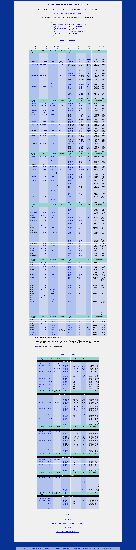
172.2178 (70, 75)
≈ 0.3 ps (62, 105)
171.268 (33, 61)
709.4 (69, 223)
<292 (78, 278)
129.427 (69, 59)
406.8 (69, 266)
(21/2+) (53, 312)
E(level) (33, 50)
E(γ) (68, 47)
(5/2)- (53, 156)
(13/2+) (53, 212)
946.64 (69, 257)
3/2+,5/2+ (53, 105)
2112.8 (32, 332)
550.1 (69, 222)
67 (79, 160)
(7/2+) (53, 86)
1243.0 (32, 248)
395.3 (69, 327)
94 (79, 191)
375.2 (69, 239)
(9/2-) (53, 121)
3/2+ (53, 54)
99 (79, 192)
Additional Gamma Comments (93, 548)
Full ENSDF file (58, 13)
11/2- (53, 61)
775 (68, 282)
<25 (78, 219)
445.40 (69, 217)
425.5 (69, 182)
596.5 (69, 306)
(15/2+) (53, 274)
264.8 (69, 176)
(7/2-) (53, 200)
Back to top (27, 548)
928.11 (33, 180)
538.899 (70, 98)
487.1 (69, 209)
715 (68, 269)
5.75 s (62, 329)
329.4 (69, 169)
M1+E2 (89, 59)
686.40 (69, 131)
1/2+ (53, 56)
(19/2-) (53, 227)
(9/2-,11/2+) (53, 173)
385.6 (69, 277)
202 (79, 87)
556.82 (32, 103)
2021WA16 (70, 19)
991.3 (32, 208)
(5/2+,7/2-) (53, 269)
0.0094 (80, 58)
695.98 (69, 167)
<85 (78, 246)
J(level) (53, 50)
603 (68, 193)
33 (79, 235)
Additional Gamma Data (62, 548)
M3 (89, 329)
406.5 (69, 198)
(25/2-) (53, 327)
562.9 (69, 304)
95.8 (69, 301)
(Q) (89, 110)
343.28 (69, 73)
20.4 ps (62, 72)
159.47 (69, 83)
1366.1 (32, 262)
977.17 (32, 200)
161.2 (69, 87)
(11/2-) (53, 176)
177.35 (69, 200)
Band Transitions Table (47, 548)
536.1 (69, 228)
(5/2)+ (53, 135)
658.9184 (33, 124)
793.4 (69, 255)
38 (79, 250)
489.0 (69, 210)
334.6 (69, 250)
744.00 (69, 235)
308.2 (69, 160)
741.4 (69, 271)
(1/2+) (53, 114)
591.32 (33, 110)
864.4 (69, 280)
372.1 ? (69, 196)
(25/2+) (53, 325)
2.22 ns (62, 314)
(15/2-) (53, 110)
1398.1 (32, 266)
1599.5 (32, 301)
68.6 (80, 147)
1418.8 (32, 274)
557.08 (69, 130)
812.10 (33, 160)
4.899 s (62, 61)
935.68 (69, 189)
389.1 (69, 180)
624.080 (33, 114)
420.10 (69, 110)
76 (79, 131)
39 (79, 107)
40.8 (79, 94)
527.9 (69, 177)
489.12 (69, 171)
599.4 (69, 252)
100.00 (80, 59)
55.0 (79, 96)
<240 (78, 166)
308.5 (69, 329)
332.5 (69, 245)
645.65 (69, 164)
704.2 (69, 241)
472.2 (69, 303)
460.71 (69, 161)
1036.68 (33, 217)
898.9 (69, 272)
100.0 (80, 84)
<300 (78, 275)
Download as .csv (107, 548)
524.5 (69, 314)
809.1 (69, 262)
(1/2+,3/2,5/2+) (53, 185)
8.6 (80, 146)
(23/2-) (53, 321)
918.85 (33, 176)
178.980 (69, 67)
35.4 (80, 169)
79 (79, 121)
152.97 (69, 86)
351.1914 (33, 75)
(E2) (89, 116)
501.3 (69, 213)
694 (68, 332)
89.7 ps (62, 58)
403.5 (69, 286)
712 (68, 334)
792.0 (69, 287)
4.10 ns (62, 56)
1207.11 (33, 239)
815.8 (69, 194)
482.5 (69, 122)
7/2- (53, 81)
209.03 (69, 135)
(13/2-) (53, 103)
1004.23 (33, 212)
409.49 (69, 158)
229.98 (69, 243)
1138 (31, 237)
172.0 (69, 212)
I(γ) (79, 47)
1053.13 (33, 220)
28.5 (79, 118)
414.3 (69, 274)
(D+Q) (89, 103)
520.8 (69, 240)
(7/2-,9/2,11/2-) (53, 232)
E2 (89, 58)
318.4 (69, 201)
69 (79, 105)
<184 (78, 233)
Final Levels (100, 47)
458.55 (69, 107)
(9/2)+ (53, 83)
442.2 (68, 192)
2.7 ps (61, 130)
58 (79, 86)
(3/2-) (53, 124)
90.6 (69, 227)
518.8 (69, 312)
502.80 (32, 83)
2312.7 (32, 334)
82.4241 (33, 56)
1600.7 (32, 306)
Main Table (35, 548)
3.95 (80, 115)
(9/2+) (53, 160)
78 (79, 174)
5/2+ (53, 58)
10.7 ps (62, 92)
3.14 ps (62, 169)
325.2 (69, 89)
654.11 (32, 121)
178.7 (69, 208)
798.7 (69, 183)
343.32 (32, 72)
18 (79, 177)
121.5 (69, 69)
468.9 (69, 162)
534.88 (69, 174)
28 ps (62, 75)
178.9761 (33, 64)
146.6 (69, 325)
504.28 (33, 86)
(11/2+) (53, 169)
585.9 (69, 267)
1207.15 (33, 243)
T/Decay (57, 46)
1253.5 (32, 250)
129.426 (33, 58)
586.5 (69, 202)
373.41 (69, 84)
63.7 (80, 72)
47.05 (69, 58)
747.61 (69, 178)
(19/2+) (53, 332)
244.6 (69, 105)
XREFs (35, 47)
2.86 (80, 141)
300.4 (69, 70)
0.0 (31, 54)
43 (79, 202)
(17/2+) (53, 306)
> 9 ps (62, 114)
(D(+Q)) (89, 86)
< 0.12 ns (62, 124)
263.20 (69, 121)
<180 (78, 239)
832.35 (33, 169)
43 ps (62, 64)
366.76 (69, 220)
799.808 (33, 156)
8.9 (79, 83)
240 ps (62, 81)
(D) (89, 160)
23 (79, 222)
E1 (89, 127)
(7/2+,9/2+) (53, 166)
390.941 (33, 81)
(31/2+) (53, 329)
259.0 (69, 191)
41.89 (69, 61)
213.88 (69, 72)
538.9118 (33, 92)
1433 (31, 284)
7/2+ (53, 72)
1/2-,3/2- (53, 289)
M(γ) (89, 47)
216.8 (69, 232)
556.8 (69, 246)
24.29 (80, 97)
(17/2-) (53, 217)
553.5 (69, 321)
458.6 (69, 278)
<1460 (78, 277)
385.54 (69, 103)
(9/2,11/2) (53, 245)
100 (78, 61)
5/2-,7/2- (53, 297)
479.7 (69, 219)
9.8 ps (61, 83)
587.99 (32, 105)
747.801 (33, 135)
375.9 (69, 293)
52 (79, 90)
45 (79, 162)
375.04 (69, 90)
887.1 (69, 254)
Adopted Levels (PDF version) (73, 13)
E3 (89, 61)
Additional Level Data (77, 548)
